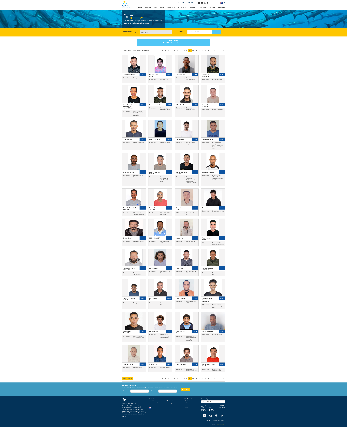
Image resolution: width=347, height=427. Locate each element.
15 (199, 50)
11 (187, 50)
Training (212, 7)
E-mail (152, 391)
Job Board (221, 7)
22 (220, 50)
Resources (193, 7)
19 (211, 50)
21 (217, 50)
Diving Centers (187, 401)
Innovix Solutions (221, 424)
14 (196, 50)
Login (167, 398)
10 (184, 50)
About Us (181, 2)
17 (205, 50)
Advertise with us (170, 401)
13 (193, 50)
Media (162, 7)
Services (203, 7)
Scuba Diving (171, 7)
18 (208, 50)
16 (202, 50)
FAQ (150, 405)
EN (224, 3)
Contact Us (191, 2)
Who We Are (152, 398)
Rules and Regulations (154, 403)
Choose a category (129, 32)
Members (148, 7)
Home (140, 7)
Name (124, 391)
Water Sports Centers (189, 398)
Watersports (182, 7)
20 (214, 50)
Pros (155, 7)
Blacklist (186, 407)
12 (190, 50)
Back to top (127, 378)
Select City (204, 399)
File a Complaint (170, 403)
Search (180, 32)
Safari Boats (187, 403)
